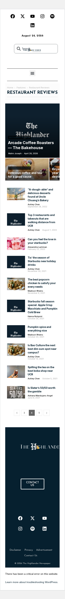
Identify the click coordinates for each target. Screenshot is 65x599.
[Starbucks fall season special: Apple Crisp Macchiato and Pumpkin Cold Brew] (16, 306)
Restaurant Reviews (19, 137)
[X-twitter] (22, 16)
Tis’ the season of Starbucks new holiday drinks (42, 261)
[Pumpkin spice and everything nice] (16, 331)
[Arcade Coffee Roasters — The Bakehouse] (32, 130)
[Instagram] (42, 16)
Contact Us (30, 555)
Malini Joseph (15, 153)
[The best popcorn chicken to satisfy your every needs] (16, 284)
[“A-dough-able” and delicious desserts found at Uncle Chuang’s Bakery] (16, 194)
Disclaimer (15, 550)
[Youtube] (32, 16)
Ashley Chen (34, 204)
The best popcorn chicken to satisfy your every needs (42, 283)
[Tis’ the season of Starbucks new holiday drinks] (16, 262)
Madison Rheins (35, 291)
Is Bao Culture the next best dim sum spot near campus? (42, 349)
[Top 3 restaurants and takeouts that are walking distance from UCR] (16, 219)
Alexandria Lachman (37, 247)
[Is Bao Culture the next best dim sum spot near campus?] (16, 350)
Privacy (28, 550)
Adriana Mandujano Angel (40, 395)
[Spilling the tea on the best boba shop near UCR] (16, 371)
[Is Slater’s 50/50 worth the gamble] (16, 392)
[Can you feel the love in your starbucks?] (16, 244)
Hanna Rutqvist (35, 316)
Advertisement (44, 550)
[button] (32, 73)
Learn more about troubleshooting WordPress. (31, 582)
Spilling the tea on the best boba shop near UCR (41, 371)
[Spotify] (52, 16)
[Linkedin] (32, 25)
